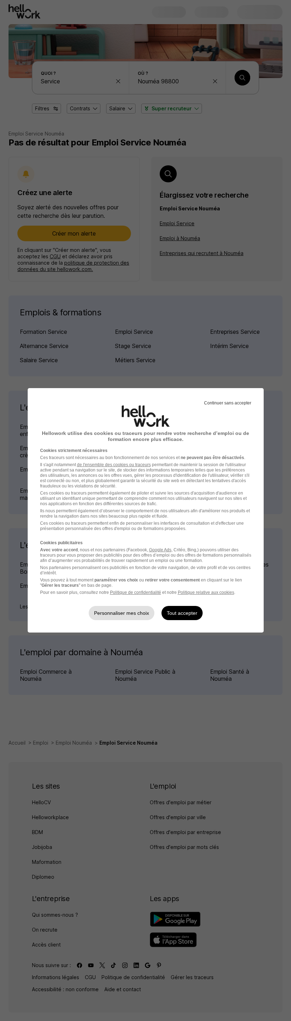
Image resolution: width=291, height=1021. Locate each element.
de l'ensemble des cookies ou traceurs (114, 464)
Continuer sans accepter (227, 403)
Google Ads (160, 549)
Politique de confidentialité (135, 592)
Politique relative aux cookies (206, 592)
